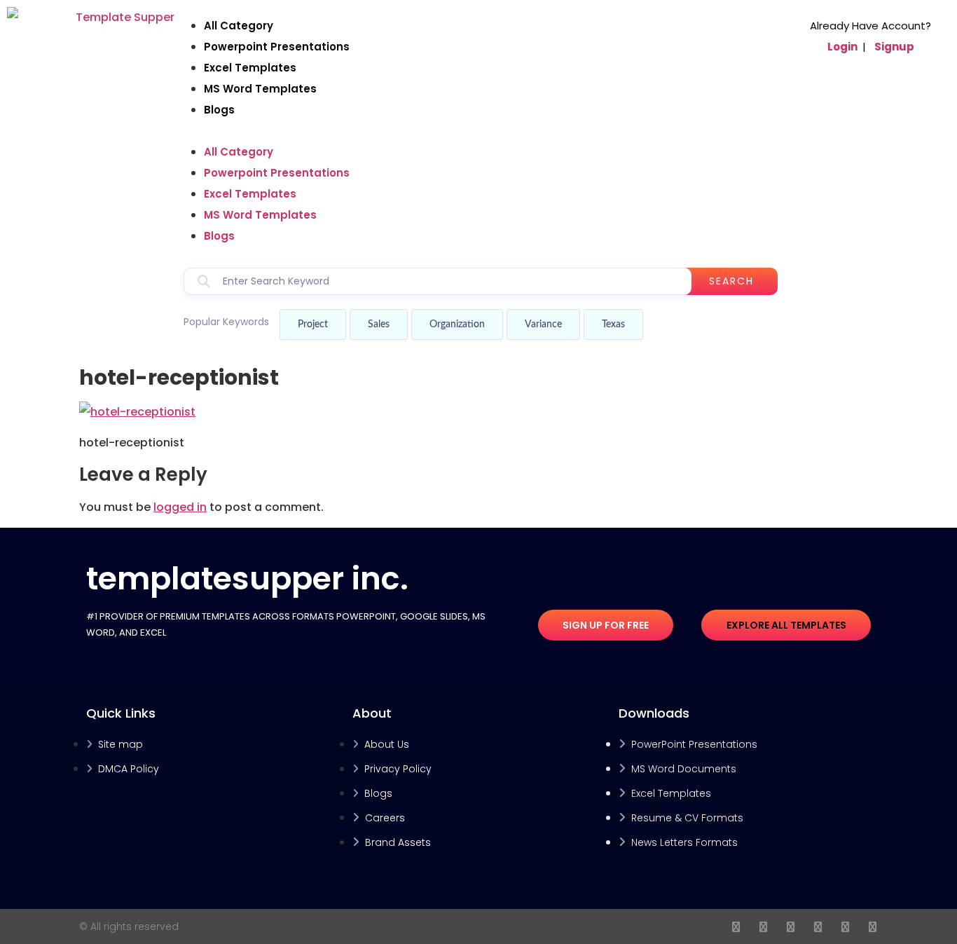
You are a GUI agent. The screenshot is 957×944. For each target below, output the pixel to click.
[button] (480, 131)
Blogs (219, 109)
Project (313, 324)
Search (731, 281)
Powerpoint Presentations (277, 46)
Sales (379, 324)
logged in (180, 507)
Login (842, 46)
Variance (543, 324)
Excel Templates (250, 67)
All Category (238, 25)
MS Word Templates (260, 88)
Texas (613, 324)
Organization (457, 324)
